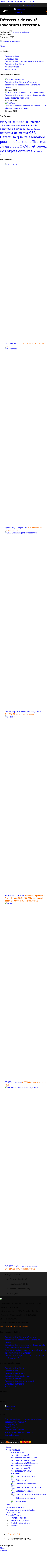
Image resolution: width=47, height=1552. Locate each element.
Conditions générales (14, 1429)
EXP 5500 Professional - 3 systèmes (21, 1266)
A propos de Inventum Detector (19, 1432)
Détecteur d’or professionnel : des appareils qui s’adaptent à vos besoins (25, 96)
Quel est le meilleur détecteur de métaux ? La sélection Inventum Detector (25, 107)
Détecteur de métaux (14, 1368)
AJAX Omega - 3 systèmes (16, 527)
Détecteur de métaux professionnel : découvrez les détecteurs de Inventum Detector (22, 85)
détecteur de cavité (11, 128)
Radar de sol (10, 69)
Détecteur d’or (11, 1370)
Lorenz (12, 147)
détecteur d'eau (17, 125)
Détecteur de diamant (15, 1373)
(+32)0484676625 (30, 5)
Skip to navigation (8, 1)
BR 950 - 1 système (13, 1082)
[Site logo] (23, 12)
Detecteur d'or (11, 59)
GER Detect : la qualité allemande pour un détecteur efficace (22, 137)
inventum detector (21, 32)
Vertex (36, 151)
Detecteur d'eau (12, 56)
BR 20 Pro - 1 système (15, 895)
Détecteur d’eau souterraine (17, 1376)
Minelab (16, 147)
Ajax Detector (14, 122)
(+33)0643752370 (17, 5)
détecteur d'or (31, 125)
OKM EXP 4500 (12, 343)
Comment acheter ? (24, 1420)
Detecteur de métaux (14, 64)
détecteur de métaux (14, 133)
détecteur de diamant (31, 129)
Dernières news (12, 1427)
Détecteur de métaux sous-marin (20, 1381)
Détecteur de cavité (14, 1378)
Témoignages (11, 1424)
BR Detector (32, 122)
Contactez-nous (12, 1435)
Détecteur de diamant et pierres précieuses (24, 61)
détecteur (5, 125)
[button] (26, 1274)
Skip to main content (26, 1)
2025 (2, 122)
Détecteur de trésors (14, 1384)
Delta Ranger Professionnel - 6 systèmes (23, 711)
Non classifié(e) (12, 66)
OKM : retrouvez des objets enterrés (23, 148)
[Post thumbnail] (14, 79)
